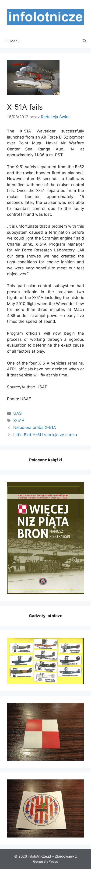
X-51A (18, 420)
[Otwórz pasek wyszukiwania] (84, 41)
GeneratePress (45, 861)
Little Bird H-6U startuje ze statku (45, 434)
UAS (17, 413)
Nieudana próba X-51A (34, 427)
